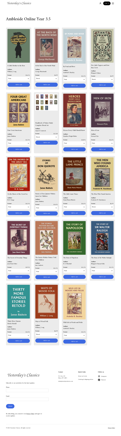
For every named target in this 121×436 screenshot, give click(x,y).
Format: (9, 75)
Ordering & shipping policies (85, 379)
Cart (106, 3)
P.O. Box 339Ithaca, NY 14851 (62, 377)
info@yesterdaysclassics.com (65, 381)
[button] (113, 3)
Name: (8, 387)
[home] (19, 3)
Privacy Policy (30, 414)
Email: (7, 396)
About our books (82, 376)
